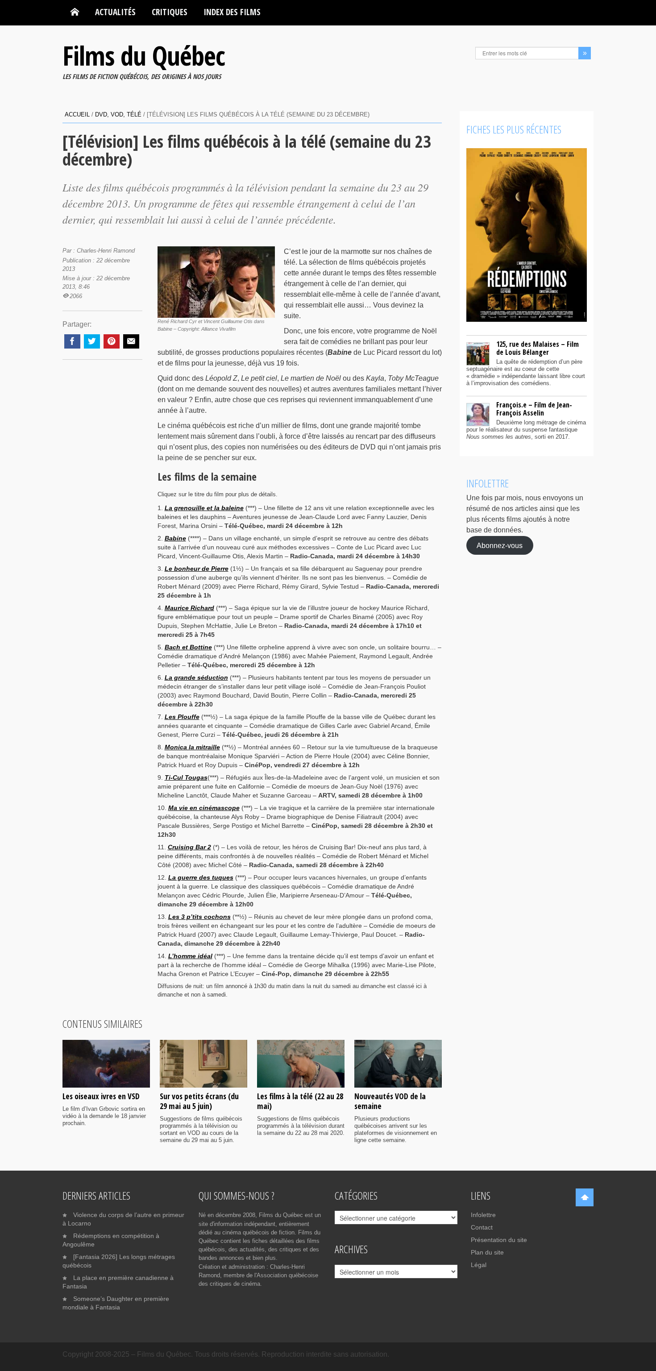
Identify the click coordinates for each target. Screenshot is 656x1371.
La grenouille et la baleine (204, 507)
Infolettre (483, 1214)
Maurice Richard (189, 607)
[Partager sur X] (92, 341)
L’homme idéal (190, 956)
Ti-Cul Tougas (186, 777)
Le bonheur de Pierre (196, 568)
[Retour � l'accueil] (74, 12)
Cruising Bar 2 (189, 847)
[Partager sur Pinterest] (112, 341)
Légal (478, 1264)
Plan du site (487, 1252)
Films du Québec (143, 55)
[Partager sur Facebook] (72, 341)
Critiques (169, 12)
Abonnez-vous (500, 545)
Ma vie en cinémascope (204, 807)
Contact (482, 1227)
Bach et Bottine (188, 647)
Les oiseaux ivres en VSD (101, 1096)
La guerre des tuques (200, 877)
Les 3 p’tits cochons (199, 916)
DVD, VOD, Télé (118, 114)
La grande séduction (196, 677)
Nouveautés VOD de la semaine (390, 1101)
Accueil (77, 114)
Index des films (232, 12)
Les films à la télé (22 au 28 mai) (300, 1101)
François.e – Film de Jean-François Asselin (534, 409)
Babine (175, 538)
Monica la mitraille (192, 747)
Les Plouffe (182, 716)
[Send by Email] (131, 341)
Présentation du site (499, 1239)
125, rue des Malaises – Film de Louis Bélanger (537, 348)
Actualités (115, 12)
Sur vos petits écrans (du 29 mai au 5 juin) (199, 1101)
